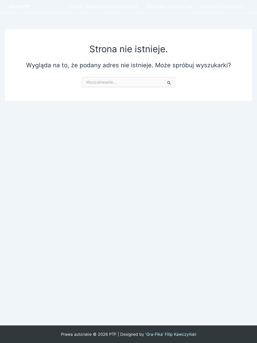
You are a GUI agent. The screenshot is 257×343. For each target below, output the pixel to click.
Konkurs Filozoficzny (222, 6)
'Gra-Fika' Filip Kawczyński (170, 334)
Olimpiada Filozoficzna (169, 6)
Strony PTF (19, 6)
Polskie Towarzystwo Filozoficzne (103, 6)
